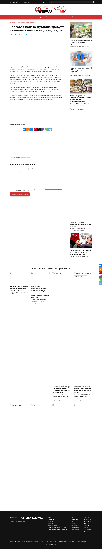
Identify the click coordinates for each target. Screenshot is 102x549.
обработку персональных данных (53, 189)
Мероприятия (57, 17)
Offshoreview (13, 22)
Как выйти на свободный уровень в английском (19, 287)
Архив (49, 517)
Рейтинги (48, 17)
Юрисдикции (21, 22)
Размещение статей (53, 525)
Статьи (31, 17)
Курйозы (86, 523)
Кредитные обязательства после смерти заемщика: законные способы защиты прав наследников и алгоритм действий (40, 292)
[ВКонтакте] (24, 129)
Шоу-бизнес (75, 529)
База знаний (69, 17)
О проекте (51, 519)
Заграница (87, 517)
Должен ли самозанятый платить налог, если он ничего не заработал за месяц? (83, 389)
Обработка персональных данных (57, 529)
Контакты (50, 521)
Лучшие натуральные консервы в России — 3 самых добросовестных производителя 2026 (81, 98)
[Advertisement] (37, 55)
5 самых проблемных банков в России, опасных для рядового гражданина (81, 42)
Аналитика (74, 519)
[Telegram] (50, 129)
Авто (72, 517)
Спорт (86, 527)
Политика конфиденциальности (57, 527)
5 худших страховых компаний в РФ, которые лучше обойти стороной (81, 69)
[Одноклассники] (28, 129)
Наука (73, 523)
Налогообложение (31, 22)
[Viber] (42, 129)
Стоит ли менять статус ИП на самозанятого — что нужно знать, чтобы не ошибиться (61, 389)
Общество (74, 525)
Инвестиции (87, 519)
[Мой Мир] (31, 129)
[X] (39, 129)
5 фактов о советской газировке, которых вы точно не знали (80, 224)
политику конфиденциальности (24, 190)
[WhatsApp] (46, 129)
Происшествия (75, 527)
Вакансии (74, 521)
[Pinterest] (35, 129)
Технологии (87, 529)
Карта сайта (51, 523)
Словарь (78, 17)
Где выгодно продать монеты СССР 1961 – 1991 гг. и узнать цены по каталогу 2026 (80, 252)
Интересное (87, 521)
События (86, 525)
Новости (24, 17)
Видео (40, 17)
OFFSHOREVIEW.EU (32, 517)
